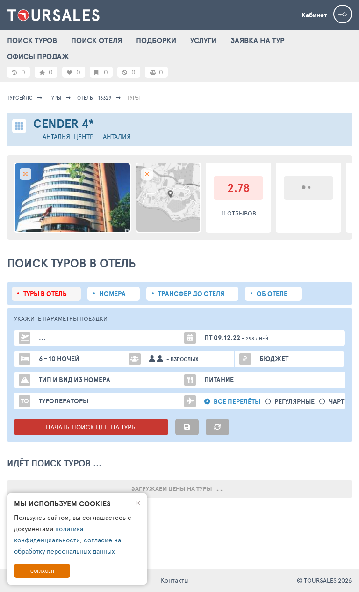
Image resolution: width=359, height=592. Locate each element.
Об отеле (272, 293)
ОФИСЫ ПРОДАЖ (38, 56)
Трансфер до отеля (191, 293)
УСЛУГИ (203, 40)
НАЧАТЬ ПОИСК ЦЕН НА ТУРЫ (91, 426)
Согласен (42, 571)
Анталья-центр (68, 136)
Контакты (175, 580)
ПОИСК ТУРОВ (32, 40)
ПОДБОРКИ (156, 40)
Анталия (117, 136)
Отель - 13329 (94, 97)
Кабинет (314, 15)
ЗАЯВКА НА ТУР (257, 40)
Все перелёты (237, 402)
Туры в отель (45, 293)
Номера (112, 293)
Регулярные (294, 402)
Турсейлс (20, 97)
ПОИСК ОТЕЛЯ (96, 40)
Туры (55, 97)
